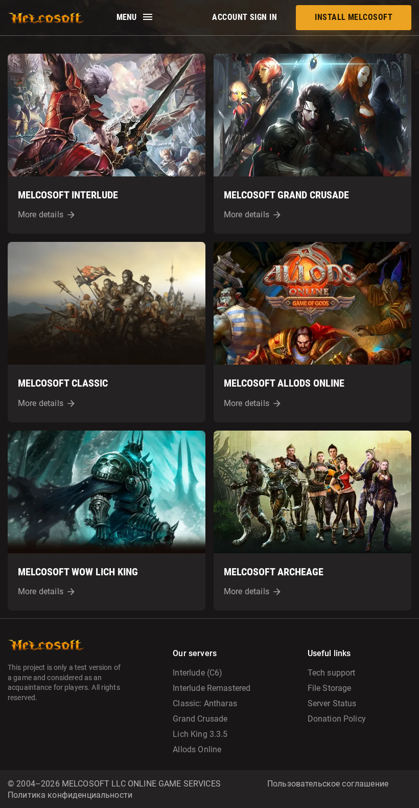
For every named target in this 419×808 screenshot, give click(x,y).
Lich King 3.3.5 (200, 734)
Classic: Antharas (205, 703)
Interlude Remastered (211, 688)
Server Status (332, 703)
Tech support (332, 673)
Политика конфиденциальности (70, 795)
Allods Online (197, 749)
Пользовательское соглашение (327, 784)
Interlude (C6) (197, 673)
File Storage (330, 688)
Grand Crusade (200, 719)
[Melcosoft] (46, 17)
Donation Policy (337, 719)
